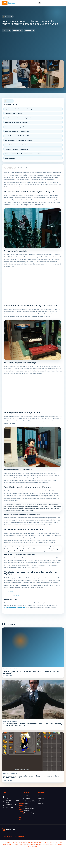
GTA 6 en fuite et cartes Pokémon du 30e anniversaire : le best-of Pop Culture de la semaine (32, 672)
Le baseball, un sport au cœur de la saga (16, 122)
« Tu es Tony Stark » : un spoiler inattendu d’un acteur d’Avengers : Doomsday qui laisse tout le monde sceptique (32, 724)
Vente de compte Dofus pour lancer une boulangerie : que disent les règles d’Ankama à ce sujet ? (31, 777)
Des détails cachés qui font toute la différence (18, 136)
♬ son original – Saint (14, 596)
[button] (39, 3)
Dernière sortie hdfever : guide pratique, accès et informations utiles (23, 844)
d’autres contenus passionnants (14, 607)
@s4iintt (10, 592)
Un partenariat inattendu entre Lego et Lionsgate (19, 109)
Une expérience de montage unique (15, 127)
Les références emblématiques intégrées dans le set (20, 118)
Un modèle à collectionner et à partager (16, 145)
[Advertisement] (33, 46)
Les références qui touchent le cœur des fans (18, 140)
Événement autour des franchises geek (16, 149)
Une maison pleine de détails (13, 113)
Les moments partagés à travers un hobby (17, 131)
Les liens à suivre (10, 158)
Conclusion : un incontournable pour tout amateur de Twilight (23, 154)
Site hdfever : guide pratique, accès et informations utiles (19, 842)
